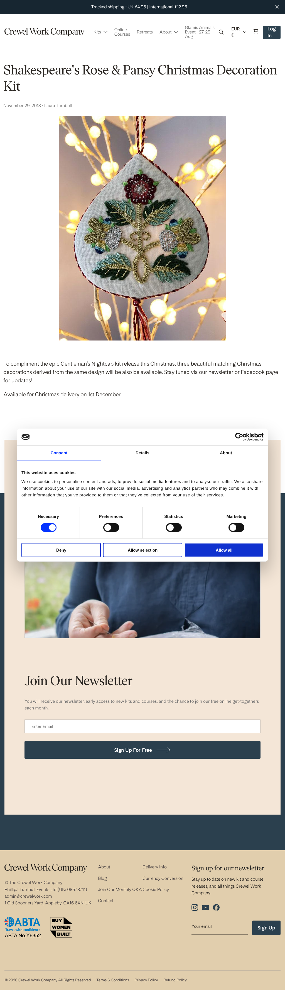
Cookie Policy (155, 889)
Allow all (224, 549)
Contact (106, 900)
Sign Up (266, 928)
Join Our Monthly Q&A (120, 889)
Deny (61, 549)
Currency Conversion (162, 878)
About (104, 867)
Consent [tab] (59, 453)
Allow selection (143, 549)
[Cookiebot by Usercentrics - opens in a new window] (239, 437)
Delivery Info (154, 867)
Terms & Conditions (112, 980)
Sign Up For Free (133, 750)
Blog (102, 878)
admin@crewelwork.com (28, 896)
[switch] (111, 527)
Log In (273, 32)
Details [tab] (142, 453)
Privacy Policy (146, 980)
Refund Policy (174, 980)
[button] (221, 32)
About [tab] (226, 453)
